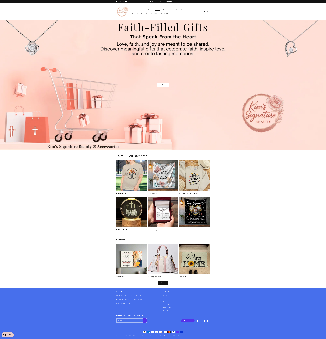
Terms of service (157, 335)
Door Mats (182, 277)
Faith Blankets (152, 194)
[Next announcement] (181, 1)
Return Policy (167, 310)
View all (163, 283)
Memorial (182, 230)
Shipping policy (166, 335)
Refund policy (141, 335)
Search (165, 295)
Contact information (176, 335)
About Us (165, 298)
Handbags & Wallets (154, 277)
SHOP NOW (163, 85)
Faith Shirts (120, 194)
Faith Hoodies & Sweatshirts (188, 194)
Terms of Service (167, 304)
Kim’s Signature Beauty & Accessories (128, 335)
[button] (134, 10)
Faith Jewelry (152, 230)
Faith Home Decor (122, 229)
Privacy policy (149, 335)
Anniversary (120, 277)
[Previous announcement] (145, 1)
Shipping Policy (167, 307)
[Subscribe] (145, 320)
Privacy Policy (167, 301)
